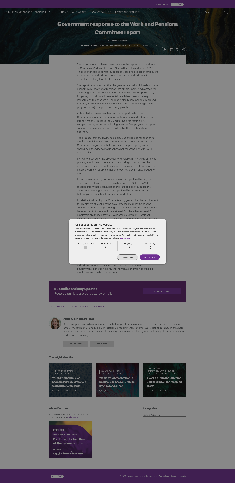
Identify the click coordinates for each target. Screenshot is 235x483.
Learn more (125, 238)
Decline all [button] (127, 257)
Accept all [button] (149, 257)
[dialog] (117, 241)
